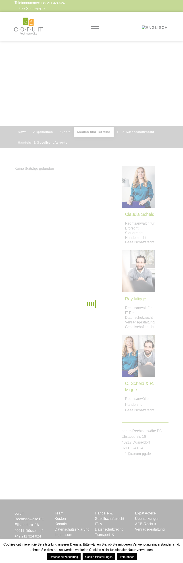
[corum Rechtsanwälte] (28, 26)
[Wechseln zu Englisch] (155, 27)
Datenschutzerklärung (64, 557)
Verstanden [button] (127, 557)
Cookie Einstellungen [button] (98, 557)
